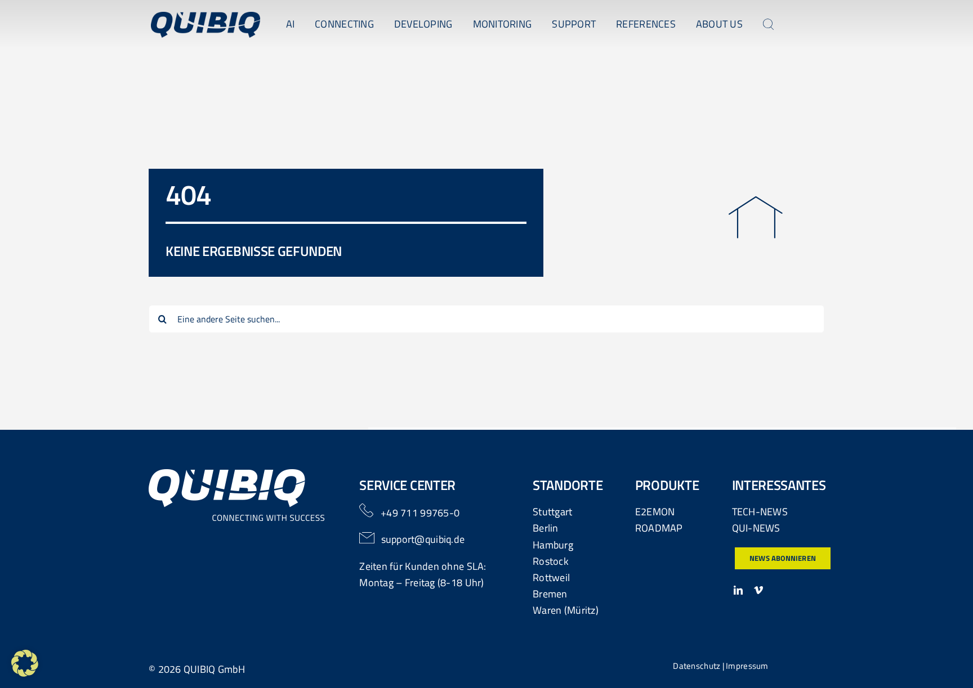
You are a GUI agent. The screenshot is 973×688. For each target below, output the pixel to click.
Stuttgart (552, 511)
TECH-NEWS (760, 511)
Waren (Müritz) (566, 610)
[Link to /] (756, 217)
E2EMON (655, 511)
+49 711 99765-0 (420, 512)
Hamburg (553, 544)
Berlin (546, 528)
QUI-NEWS (756, 528)
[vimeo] (758, 590)
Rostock (551, 561)
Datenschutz (696, 665)
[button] (25, 663)
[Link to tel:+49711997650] (366, 510)
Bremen (550, 593)
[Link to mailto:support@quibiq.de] (367, 537)
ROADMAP (659, 528)
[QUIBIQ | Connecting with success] (205, 16)
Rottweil (551, 577)
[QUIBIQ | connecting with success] (237, 474)
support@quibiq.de (423, 539)
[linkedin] (738, 590)
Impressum (747, 665)
